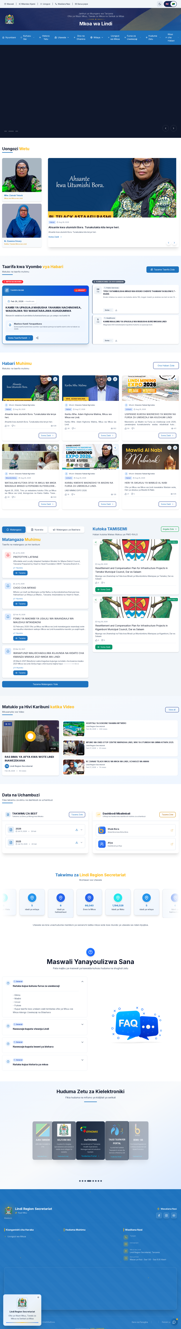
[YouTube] (174, 1215)
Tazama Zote (77, 814)
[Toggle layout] (38, 1296)
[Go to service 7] (97, 1181)
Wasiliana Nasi (64, 4)
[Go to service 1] (81, 1181)
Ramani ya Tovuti (169, 1322)
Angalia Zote (168, 529)
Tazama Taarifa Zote (164, 269)
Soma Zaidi (56, 242)
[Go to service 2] (84, 1181)
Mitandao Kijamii (28, 4)
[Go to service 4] (89, 1181)
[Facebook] (159, 1215)
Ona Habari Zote (166, 365)
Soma (107, 310)
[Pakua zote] (76, 829)
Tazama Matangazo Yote (45, 684)
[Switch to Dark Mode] (160, 4)
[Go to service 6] (94, 1181)
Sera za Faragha (140, 1322)
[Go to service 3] (86, 1181)
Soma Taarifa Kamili (17, 338)
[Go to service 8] (100, 1181)
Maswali (10, 4)
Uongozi (46, 4)
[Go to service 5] (92, 1181)
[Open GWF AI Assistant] (174, 1322)
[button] (44, 997)
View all (172, 710)
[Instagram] (166, 1215)
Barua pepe (83, 4)
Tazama (22, 573)
